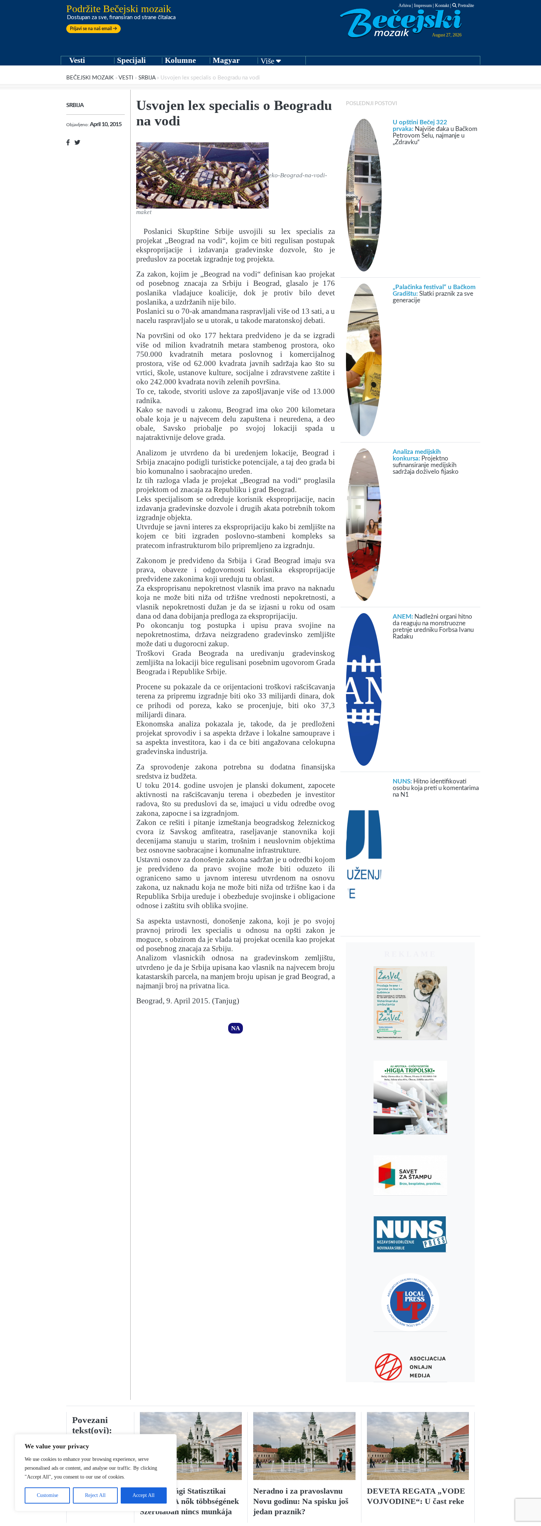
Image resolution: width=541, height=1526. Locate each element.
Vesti (77, 60)
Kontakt (442, 5)
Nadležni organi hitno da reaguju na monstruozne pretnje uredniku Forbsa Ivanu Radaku (433, 626)
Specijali (131, 60)
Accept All (143, 1495)
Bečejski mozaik (90, 78)
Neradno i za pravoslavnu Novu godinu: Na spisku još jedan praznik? (301, 1501)
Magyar (226, 60)
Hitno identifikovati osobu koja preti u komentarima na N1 (436, 788)
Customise (47, 1495)
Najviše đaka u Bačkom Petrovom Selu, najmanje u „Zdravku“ (435, 132)
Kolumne (180, 60)
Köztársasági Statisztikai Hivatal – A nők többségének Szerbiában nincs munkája (189, 1501)
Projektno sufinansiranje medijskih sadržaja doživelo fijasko (426, 462)
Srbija (146, 78)
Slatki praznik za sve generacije (434, 293)
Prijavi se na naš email (91, 28)
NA (235, 1028)
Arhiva (405, 5)
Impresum (423, 5)
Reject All (95, 1495)
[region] (96, 1472)
